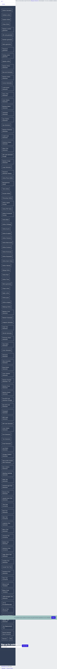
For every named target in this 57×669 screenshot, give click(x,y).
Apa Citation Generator (6, 119)
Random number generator (7, 29)
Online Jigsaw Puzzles (6, 203)
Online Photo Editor (8, 178)
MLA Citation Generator (6, 467)
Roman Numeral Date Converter (7, 633)
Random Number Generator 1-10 (7, 380)
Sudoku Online (6, 19)
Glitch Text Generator (5, 149)
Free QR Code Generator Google (7, 399)
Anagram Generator (8, 322)
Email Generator (7, 443)
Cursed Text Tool (7, 567)
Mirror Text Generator (5, 530)
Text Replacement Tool (7, 627)
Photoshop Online (7, 198)
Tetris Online (6, 189)
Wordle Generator (7, 333)
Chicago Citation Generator (7, 455)
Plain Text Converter (5, 578)
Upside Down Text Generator (7, 499)
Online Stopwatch (7, 256)
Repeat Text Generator (6, 620)
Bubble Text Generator (6, 542)
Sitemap (3, 668)
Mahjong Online (7, 307)
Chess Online (6, 24)
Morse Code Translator (6, 584)
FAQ (11, 638)
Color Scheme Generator (6, 374)
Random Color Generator (6, 312)
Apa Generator (6, 125)
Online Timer (6, 279)
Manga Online (6, 270)
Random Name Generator (6, 77)
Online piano (6, 297)
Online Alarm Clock (8, 261)
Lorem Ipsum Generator (6, 88)
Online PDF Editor (7, 209)
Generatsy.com (4, 666)
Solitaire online (6, 15)
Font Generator (6, 434)
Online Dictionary (7, 252)
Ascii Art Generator (8, 615)
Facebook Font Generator (6, 572)
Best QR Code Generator (6, 405)
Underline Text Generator (6, 524)
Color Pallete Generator (6, 429)
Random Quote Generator (6, 393)
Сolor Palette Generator (6, 100)
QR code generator (8, 35)
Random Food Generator (6, 386)
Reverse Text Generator (6, 492)
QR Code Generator (8, 423)
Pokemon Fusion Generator (7, 143)
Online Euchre (6, 229)
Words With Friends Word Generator (8, 461)
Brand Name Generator (6, 368)
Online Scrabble (7, 233)
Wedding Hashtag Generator (7, 474)
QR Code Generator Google (8, 155)
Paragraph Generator (5, 411)
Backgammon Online (6, 183)
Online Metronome (7, 242)
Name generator (7, 44)
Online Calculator (7, 10)
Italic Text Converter (5, 517)
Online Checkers (7, 238)
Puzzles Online (6, 193)
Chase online (6, 288)
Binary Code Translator (6, 591)
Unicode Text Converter (6, 536)
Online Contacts (7, 247)
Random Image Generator (6, 161)
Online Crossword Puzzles (7, 214)
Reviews (5, 638)
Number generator (7, 39)
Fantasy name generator (6, 55)
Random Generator (7, 317)
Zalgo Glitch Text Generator (7, 555)
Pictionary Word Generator (7, 338)
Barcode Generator (8, 72)
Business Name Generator (6, 107)
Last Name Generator (5, 449)
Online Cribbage (7, 224)
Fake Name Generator (5, 344)
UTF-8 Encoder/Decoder (7, 603)
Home (3, 4)
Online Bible (6, 219)
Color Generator (7, 350)
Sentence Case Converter (6, 549)
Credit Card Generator (6, 136)
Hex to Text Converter (6, 609)
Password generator (5, 49)
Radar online (6, 293)
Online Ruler (6, 274)
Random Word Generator (6, 66)
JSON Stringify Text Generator (8, 597)
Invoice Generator (7, 83)
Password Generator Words (7, 172)
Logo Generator (7, 167)
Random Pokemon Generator (7, 130)
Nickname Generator (5, 355)
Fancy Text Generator (5, 94)
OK (39, 3)
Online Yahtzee (6, 265)
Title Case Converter (5, 505)
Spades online (6, 61)
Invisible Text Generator (6, 561)
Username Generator (5, 113)
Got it (53, 617)
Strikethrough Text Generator (7, 486)
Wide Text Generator (5, 480)
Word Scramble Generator (7, 361)
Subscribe (25, 645)
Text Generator (6, 439)
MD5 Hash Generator (5, 418)
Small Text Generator (5, 327)
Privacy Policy (10, 668)
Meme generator (7, 284)
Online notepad (6, 302)
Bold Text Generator (5, 511)
